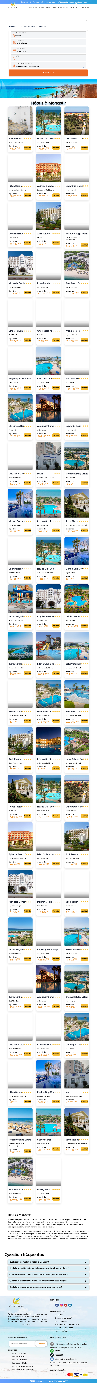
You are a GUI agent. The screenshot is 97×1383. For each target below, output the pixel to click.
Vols (87, 21)
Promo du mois (19, 1353)
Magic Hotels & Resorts (22, 1366)
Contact (59, 1315)
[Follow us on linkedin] (70, 1305)
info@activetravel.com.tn (66, 1359)
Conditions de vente (64, 1328)
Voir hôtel (27, 148)
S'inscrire (41, 1343)
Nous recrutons (61, 1331)
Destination (21, 33)
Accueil (14, 26)
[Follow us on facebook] (57, 1305)
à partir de (13, 146)
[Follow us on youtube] (66, 1305)
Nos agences (61, 1321)
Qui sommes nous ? (63, 1318)
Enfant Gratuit (18, 1356)
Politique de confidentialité (67, 1324)
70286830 (59, 1355)
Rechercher (48, 72)
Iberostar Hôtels (19, 1363)
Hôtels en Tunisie (28, 26)
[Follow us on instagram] (61, 1305)
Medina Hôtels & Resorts (23, 1369)
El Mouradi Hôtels (19, 1360)
